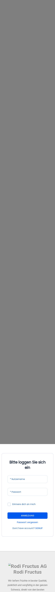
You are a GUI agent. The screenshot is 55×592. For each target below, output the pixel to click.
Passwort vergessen (27, 522)
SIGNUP (39, 528)
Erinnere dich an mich (24, 504)
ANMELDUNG (27, 515)
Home (21, 63)
